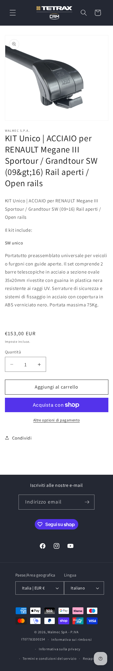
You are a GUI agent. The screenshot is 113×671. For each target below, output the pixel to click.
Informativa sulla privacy (59, 649)
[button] (13, 13)
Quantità (13, 352)
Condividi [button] (22, 438)
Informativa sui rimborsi (71, 639)
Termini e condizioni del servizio (49, 658)
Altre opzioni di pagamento (56, 420)
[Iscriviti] (87, 502)
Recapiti (89, 658)
